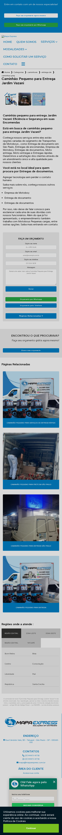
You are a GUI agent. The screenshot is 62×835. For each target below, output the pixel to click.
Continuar (31, 828)
